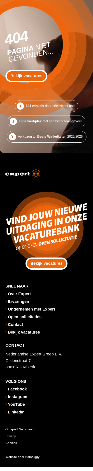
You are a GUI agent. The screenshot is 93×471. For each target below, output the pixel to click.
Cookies (11, 442)
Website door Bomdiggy (22, 456)
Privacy (10, 436)
